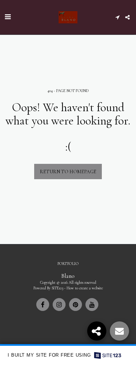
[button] (8, 17)
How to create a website (85, 288)
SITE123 (57, 288)
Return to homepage (68, 172)
